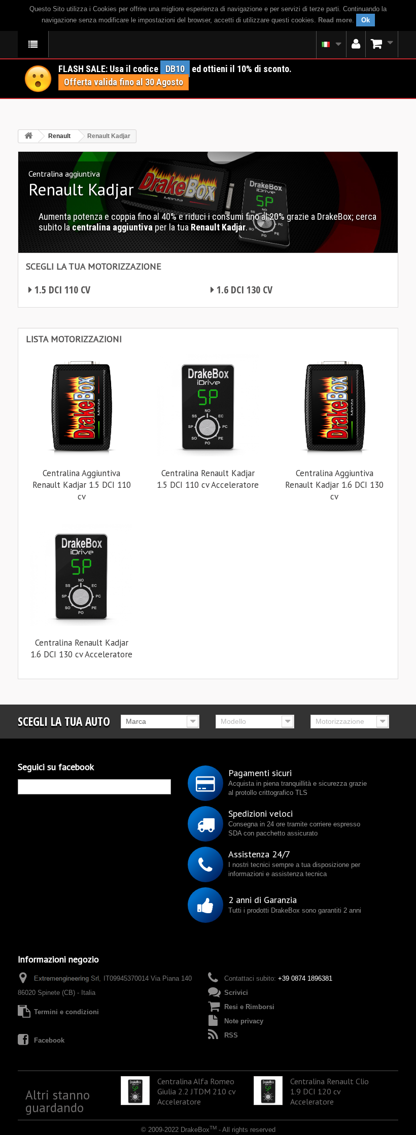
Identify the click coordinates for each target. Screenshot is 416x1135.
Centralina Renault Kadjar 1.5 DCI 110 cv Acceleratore (208, 479)
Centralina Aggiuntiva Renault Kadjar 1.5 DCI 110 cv (81, 485)
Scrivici (236, 992)
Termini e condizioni (66, 1012)
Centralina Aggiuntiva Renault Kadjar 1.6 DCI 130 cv (334, 485)
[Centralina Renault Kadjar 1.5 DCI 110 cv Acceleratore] (208, 405)
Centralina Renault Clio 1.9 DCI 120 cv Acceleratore (329, 1091)
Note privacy (243, 1021)
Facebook (49, 1040)
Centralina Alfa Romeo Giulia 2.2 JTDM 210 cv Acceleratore (196, 1091)
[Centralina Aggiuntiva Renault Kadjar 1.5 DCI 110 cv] (81, 405)
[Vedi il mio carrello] (382, 44)
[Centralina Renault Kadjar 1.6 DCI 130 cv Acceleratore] (81, 575)
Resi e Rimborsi (249, 1007)
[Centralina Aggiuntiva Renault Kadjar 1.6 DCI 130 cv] (335, 405)
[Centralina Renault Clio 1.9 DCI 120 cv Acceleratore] (268, 1091)
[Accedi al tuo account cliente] (355, 44)
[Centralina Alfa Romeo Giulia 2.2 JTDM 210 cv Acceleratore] (135, 1091)
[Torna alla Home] (28, 136)
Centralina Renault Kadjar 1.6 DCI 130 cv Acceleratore (81, 648)
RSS (231, 1035)
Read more (335, 20)
